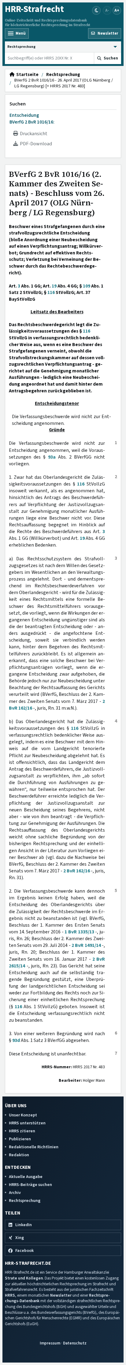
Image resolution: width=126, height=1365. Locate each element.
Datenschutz (75, 1343)
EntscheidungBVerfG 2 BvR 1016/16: (31, 118)
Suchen (17, 104)
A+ (116, 10)
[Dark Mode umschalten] (96, 10)
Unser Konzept (23, 1115)
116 (51, 292)
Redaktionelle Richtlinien (33, 1147)
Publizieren (20, 1139)
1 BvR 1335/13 (79, 931)
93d (16, 1040)
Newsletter (61, 1295)
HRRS (10, 1295)
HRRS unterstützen (27, 1123)
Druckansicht (32, 133)
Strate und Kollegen (24, 1278)
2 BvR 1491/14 (86, 945)
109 (86, 286)
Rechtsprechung (63, 75)
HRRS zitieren (22, 1131)
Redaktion (19, 1155)
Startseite (26, 75)
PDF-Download (35, 143)
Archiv (15, 1192)
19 (54, 286)
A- (107, 10)
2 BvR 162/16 (76, 870)
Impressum (50, 1343)
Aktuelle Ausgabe (26, 1176)
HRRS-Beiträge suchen (30, 1184)
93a (52, 457)
